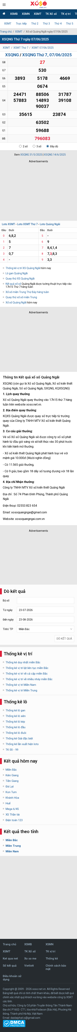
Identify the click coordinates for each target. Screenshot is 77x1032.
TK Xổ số (51, 14)
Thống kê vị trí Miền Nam (21, 685)
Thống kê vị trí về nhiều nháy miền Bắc (29, 679)
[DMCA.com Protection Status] (14, 1026)
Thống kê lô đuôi (16, 733)
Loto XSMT (8, 224)
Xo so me (30, 958)
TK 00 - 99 (12, 749)
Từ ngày (8, 610)
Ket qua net (10, 958)
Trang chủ (6, 31)
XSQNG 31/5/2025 (31, 154)
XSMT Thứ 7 (20, 47)
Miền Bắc (11, 769)
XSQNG (12, 55)
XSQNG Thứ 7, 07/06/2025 (47, 55)
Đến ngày (8, 619)
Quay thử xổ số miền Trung (21, 297)
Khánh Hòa (12, 797)
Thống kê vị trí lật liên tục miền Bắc (27, 668)
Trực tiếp (21, 23)
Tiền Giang (12, 781)
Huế (8, 803)
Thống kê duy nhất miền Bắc (23, 662)
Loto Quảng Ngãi (50, 224)
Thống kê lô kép (15, 721)
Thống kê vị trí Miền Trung (21, 690)
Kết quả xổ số (13, 283)
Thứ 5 (69, 23)
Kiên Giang (12, 775)
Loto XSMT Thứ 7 (27, 224)
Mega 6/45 (12, 809)
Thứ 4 (57, 23)
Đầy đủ (54, 146)
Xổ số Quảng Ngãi (16, 302)
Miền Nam (12, 851)
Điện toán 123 (14, 820)
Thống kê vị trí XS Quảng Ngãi (23, 268)
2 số (25, 146)
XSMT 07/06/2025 (43, 47)
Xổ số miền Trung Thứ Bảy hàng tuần (27, 292)
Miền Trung (13, 845)
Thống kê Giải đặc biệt (19, 738)
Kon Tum (11, 792)
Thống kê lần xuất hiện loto (22, 744)
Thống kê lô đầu (15, 727)
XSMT (37, 14)
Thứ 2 (34, 23)
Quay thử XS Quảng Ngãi (20, 278)
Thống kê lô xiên (16, 716)
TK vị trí (66, 14)
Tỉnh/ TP (8, 629)
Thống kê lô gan (15, 710)
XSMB (14, 14)
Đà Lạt (10, 786)
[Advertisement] (38, 191)
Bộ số (6, 600)
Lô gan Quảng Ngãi (17, 273)
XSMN (26, 14)
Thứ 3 (46, 23)
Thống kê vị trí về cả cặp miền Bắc (27, 673)
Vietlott (29, 965)
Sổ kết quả (9, 965)
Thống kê (52, 958)
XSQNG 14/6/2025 (55, 154)
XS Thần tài (13, 814)
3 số (38, 146)
